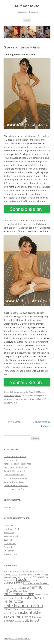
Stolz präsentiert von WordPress (17, 638)
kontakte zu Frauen (36, 583)
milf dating (23, 591)
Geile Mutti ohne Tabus (14, 482)
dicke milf (27, 574)
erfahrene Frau (14, 577)
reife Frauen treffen (23, 605)
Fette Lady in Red (11, 460)
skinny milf (12, 402)
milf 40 (38, 399)
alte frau (8, 571)
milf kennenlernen (19, 593)
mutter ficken (32, 597)
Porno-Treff (9, 532)
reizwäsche (10, 609)
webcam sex (19, 621)
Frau (46, 577)
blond (8, 574)
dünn (6, 577)
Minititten (38, 594)
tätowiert (37, 617)
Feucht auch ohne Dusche (15, 467)
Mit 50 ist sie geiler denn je (15, 478)
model (45, 594)
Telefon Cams (12, 421)
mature (22, 587)
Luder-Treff (9, 525)
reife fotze (13, 601)
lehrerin (7, 588)
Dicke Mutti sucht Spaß (14, 474)
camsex (15, 575)
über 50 (32, 620)
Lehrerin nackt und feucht (15, 489)
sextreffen (12, 616)
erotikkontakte (26, 577)
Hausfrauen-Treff (11, 529)
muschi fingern (15, 598)
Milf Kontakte (27, 6)
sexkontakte (29, 612)
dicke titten (40, 574)
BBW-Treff (8, 539)
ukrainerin (9, 620)
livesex (13, 588)
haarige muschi (9, 580)
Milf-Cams (8, 507)
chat (20, 575)
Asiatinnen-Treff (11, 536)
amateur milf (19, 571)
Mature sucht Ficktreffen (15, 456)
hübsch (34, 580)
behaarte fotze (37, 572)
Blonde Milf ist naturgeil (14, 471)
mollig (6, 598)
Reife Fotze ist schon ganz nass (17, 463)
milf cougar (11, 590)
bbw (28, 571)
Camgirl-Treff (9, 547)
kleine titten (29, 399)
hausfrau (19, 399)
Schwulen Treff (10, 554)
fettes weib (38, 576)
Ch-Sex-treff (9, 550)
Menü (27, 20)
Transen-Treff (10, 543)
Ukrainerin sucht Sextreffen (16, 485)
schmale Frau (10, 613)
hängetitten (9, 399)
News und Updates (12, 395)
